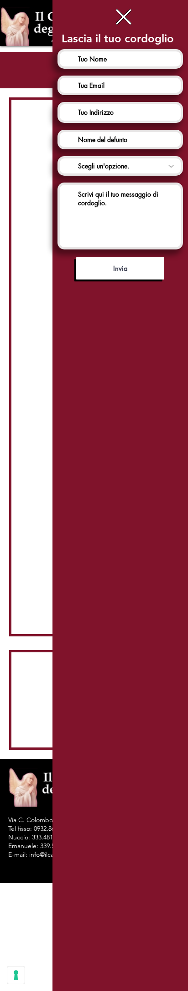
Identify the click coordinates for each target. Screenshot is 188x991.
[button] (123, 17)
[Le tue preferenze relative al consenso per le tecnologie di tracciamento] (16, 975)
